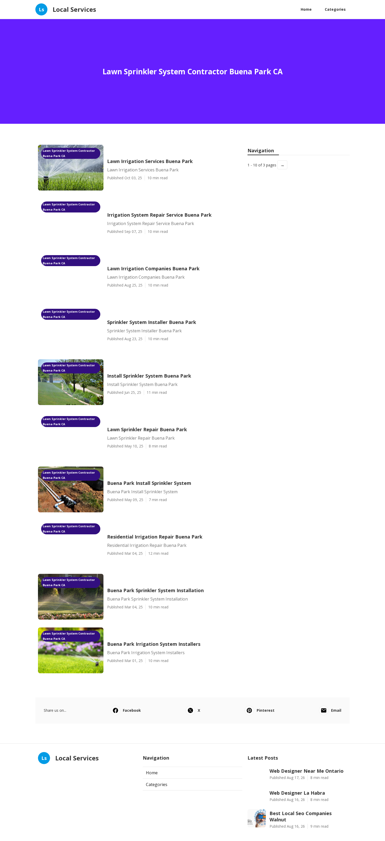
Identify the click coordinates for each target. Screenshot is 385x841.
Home (306, 9)
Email (336, 710)
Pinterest (265, 710)
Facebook (132, 710)
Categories (335, 9)
